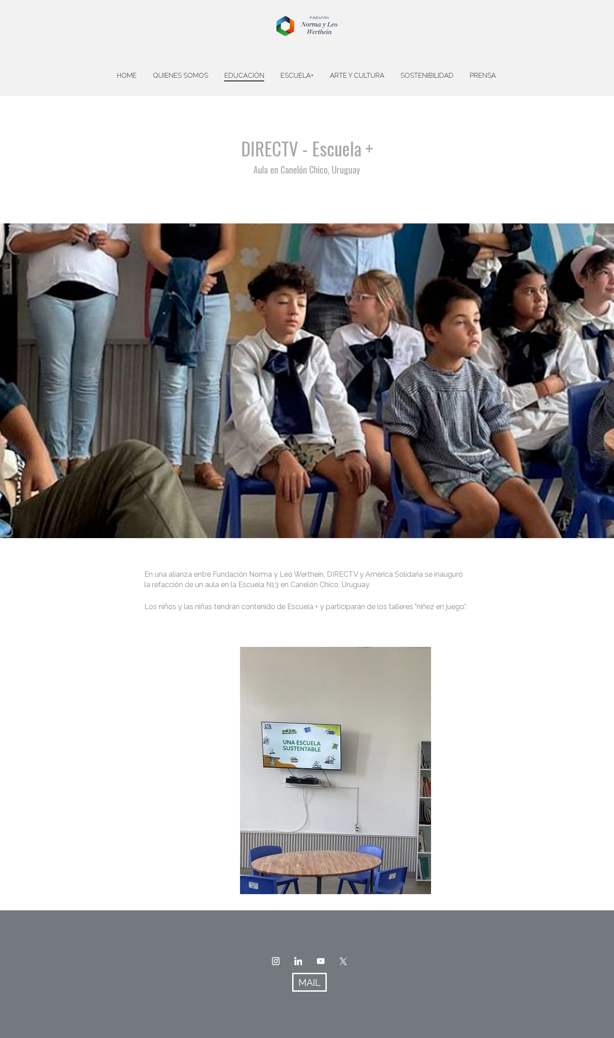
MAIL (309, 982)
